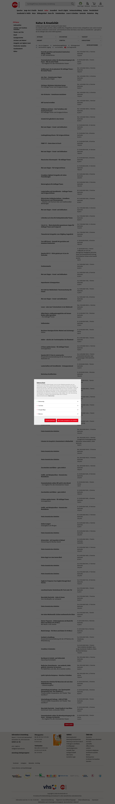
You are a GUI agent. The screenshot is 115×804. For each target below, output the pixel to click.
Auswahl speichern (50, 420)
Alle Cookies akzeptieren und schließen (67, 420)
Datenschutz (51, 395)
